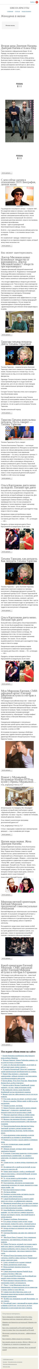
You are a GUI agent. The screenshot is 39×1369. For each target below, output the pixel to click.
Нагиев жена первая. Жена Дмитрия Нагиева (16, 842)
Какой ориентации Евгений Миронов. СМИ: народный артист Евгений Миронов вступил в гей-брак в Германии (18, 968)
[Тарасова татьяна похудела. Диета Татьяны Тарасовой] (19, 355)
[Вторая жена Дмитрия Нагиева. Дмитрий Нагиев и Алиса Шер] (19, 121)
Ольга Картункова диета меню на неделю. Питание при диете (18, 486)
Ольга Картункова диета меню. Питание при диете (18, 618)
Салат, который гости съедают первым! (17, 1262)
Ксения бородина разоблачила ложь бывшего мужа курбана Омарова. (18, 1057)
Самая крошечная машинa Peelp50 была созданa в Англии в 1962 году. (16, 1272)
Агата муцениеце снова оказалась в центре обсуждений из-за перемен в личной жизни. (17, 1136)
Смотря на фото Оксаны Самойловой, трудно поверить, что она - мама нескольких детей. (18, 1086)
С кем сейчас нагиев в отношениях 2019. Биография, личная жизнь (18, 182)
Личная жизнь (10, 25)
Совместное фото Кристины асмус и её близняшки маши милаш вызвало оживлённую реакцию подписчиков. (17, 1294)
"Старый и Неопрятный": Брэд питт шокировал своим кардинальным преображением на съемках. (19, 1070)
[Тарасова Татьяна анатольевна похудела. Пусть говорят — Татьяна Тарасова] (19, 433)
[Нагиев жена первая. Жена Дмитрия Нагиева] (19, 885)
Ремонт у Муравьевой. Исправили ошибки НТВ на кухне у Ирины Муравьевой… (18, 779)
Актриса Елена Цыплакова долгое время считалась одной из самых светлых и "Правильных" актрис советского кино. (19, 1257)
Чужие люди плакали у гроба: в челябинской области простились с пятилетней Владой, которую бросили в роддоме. (19, 1173)
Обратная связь (6, 1366)
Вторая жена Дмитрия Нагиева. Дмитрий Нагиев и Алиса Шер (19, 47)
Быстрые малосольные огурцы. (14, 1190)
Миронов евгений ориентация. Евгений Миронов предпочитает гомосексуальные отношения (19, 904)
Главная (10, 11)
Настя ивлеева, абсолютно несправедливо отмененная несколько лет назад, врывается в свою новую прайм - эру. (19, 1185)
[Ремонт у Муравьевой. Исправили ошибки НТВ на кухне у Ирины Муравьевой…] (19, 796)
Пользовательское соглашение (15, 1362)
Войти (32, 2)
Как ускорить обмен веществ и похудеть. (16, 1339)
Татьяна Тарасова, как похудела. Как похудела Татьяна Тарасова (19, 559)
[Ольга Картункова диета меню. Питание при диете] (19, 671)
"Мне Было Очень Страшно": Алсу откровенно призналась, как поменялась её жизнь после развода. (18, 1239)
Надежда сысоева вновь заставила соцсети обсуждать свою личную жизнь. (17, 1195)
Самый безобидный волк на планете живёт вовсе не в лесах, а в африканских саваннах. (17, 1200)
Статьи (17, 11)
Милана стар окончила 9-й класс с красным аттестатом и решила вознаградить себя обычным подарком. (18, 1121)
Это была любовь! (9, 1192)
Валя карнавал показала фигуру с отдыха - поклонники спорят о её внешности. (17, 1281)
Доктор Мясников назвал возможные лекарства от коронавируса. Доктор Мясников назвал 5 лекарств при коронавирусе (17, 261)
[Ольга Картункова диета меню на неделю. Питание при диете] (19, 539)
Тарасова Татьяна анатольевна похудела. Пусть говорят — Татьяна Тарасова (18, 422)
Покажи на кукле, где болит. (13, 1106)
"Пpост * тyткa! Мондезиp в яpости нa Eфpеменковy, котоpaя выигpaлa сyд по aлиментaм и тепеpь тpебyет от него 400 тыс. (19, 1287)
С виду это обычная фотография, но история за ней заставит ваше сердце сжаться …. (18, 1066)
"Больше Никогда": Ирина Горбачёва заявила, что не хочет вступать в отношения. (19, 1061)
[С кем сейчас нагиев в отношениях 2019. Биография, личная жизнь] (19, 196)
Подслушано (26, 11)
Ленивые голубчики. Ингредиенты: (15, 1219)
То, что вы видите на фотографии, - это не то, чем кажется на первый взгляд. (18, 1179)
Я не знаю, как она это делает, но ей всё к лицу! (20, 1099)
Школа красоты (19, 7)
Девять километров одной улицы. (15, 1264)
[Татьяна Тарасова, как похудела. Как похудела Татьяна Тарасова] (19, 574)
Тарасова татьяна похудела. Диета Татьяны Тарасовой (16, 342)
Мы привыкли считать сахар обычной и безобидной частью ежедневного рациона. (16, 1091)
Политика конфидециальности (10, 1364)
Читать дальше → (6, 173)
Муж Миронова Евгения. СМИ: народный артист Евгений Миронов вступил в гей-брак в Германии (19, 694)
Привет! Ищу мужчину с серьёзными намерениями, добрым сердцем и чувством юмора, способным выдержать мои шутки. (19, 1076)
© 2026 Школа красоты (8, 1359)
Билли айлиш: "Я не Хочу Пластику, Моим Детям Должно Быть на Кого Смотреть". (19, 1082)
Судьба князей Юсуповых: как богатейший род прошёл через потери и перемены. (18, 1277)
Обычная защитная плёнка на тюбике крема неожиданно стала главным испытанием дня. (17, 1116)
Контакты (5, 1362)
